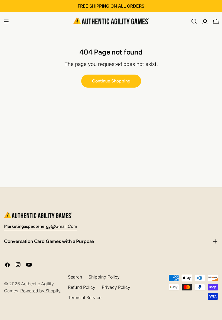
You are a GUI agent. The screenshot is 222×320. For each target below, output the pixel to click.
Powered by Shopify (40, 290)
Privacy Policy (116, 287)
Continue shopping (111, 81)
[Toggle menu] (6, 21)
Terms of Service (85, 297)
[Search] (194, 21)
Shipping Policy (104, 277)
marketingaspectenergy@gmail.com (40, 226)
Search (75, 277)
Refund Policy (81, 287)
